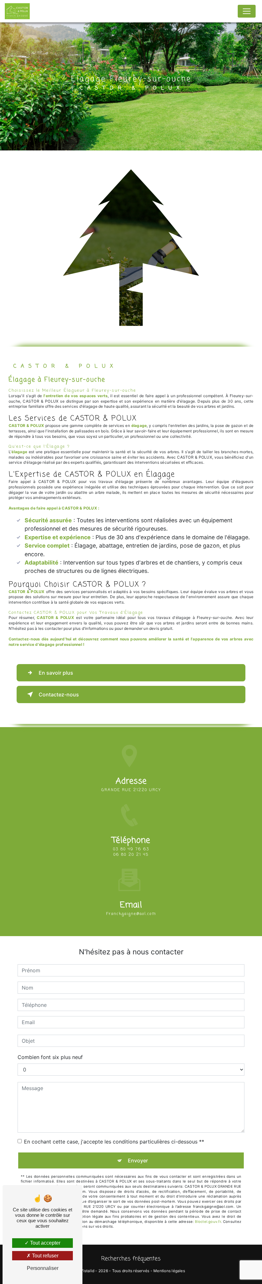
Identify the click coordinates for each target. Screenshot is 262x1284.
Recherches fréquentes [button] (131, 1259)
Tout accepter (44, 1243)
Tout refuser (44, 1255)
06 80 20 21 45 (131, 855)
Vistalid (87, 1270)
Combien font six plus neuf (50, 1057)
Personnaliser (42, 1268)
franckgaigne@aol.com (131, 914)
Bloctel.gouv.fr (207, 1221)
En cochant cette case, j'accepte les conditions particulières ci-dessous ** (114, 1141)
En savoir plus (56, 673)
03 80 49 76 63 (131, 849)
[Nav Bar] (247, 11)
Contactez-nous (59, 694)
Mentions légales (169, 1270)
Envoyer (138, 1160)
